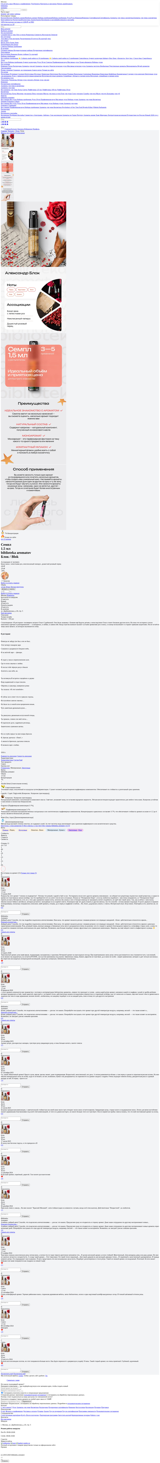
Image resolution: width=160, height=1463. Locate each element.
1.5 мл (3, 587)
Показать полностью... (9, 922)
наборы (17, 14)
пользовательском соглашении (78, 1403)
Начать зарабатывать (64, 4)
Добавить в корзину (8, 589)
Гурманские (5, 768)
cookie (20, 1376)
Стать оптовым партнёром (11, 1415)
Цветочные (26, 768)
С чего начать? (6, 1407)
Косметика (35, 1407)
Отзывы (40, 1411)
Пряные (5, 830)
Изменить (10, 595)
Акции (46, 1411)
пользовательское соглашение (35, 1395)
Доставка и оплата (30, 1411)
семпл (12, 14)
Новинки (71, 1407)
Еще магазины (6, 613)
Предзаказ (105, 1407)
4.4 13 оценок (6, 539)
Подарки (97, 1407)
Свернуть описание (24, 756)
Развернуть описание (9, 756)
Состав (16, 760)
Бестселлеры (80, 1407)
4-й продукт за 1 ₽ (7, 24)
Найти (24, 10)
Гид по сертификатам (70, 1411)
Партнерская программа (49, 1415)
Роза (80, 830)
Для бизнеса (35, 4)
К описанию (20, 133)
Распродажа (43, 1407)
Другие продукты (17, 587)
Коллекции (90, 1407)
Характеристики (7, 760)
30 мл (8, 587)
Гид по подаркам (55, 1411)
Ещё (20, 760)
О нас (3, 1411)
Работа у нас (95, 1415)
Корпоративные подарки (81, 1415)
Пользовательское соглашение (107, 1411)
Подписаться (26, 1401)
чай (8, 14)
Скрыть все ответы (8, 932)
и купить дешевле (12, 583)
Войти (3, 583)
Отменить (5, 1461)
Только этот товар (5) (29, 873)
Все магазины (6, 1419)
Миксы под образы (8, 133)
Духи (14, 1407)
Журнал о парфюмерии (21, 4)
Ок (46, 1376)
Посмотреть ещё (7, 1374)
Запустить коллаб (64, 1415)
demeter (3, 14)
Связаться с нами (13, 1380)
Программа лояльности (87, 1411)
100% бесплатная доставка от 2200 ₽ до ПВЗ (17, 22)
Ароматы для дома (23, 1407)
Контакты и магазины (48, 4)
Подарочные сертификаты (58, 1407)
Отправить (25, 914)
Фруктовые (23, 830)
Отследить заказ (7, 4)
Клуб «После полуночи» (30, 1415)
